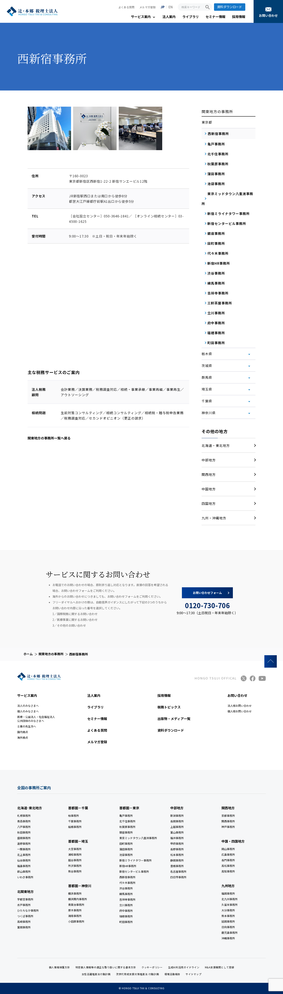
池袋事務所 (126, 855)
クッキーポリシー (152, 967)
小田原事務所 (76, 921)
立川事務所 (126, 905)
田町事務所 (126, 844)
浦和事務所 (75, 854)
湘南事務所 (75, 916)
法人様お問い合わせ (239, 706)
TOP (270, 661)
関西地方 (209, 474)
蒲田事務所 (126, 849)
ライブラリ (190, 16)
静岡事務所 (177, 860)
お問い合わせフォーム (207, 593)
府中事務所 (126, 911)
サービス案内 (141, 16)
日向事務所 (228, 927)
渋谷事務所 (126, 888)
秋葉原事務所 (127, 827)
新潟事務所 (177, 816)
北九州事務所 (229, 899)
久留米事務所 (229, 905)
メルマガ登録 (147, 7)
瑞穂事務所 (126, 916)
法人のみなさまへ (28, 706)
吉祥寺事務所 (127, 899)
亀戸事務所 (126, 816)
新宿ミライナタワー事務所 (135, 860)
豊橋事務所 (177, 866)
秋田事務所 (24, 832)
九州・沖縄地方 (214, 517)
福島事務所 (24, 866)
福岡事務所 (228, 893)
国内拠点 (22, 732)
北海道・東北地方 (216, 445)
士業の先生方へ (26, 726)
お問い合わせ (268, 15)
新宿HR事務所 (127, 866)
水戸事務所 (24, 905)
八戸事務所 (24, 827)
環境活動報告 (172, 974)
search (207, 7)
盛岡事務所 (24, 838)
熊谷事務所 (75, 871)
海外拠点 (22, 737)
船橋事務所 (75, 827)
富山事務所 (177, 832)
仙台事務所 (24, 860)
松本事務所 (177, 855)
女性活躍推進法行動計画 (96, 974)
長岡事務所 (177, 821)
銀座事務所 (126, 832)
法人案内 (169, 16)
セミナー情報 (215, 16)
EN (170, 6)
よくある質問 (126, 7)
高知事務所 (228, 871)
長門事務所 (228, 860)
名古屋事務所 (178, 871)
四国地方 (209, 503)
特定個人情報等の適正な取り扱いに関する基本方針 (105, 967)
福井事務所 (177, 838)
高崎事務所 (24, 922)
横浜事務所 (75, 893)
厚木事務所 (75, 910)
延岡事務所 (228, 921)
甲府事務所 (177, 844)
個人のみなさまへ (28, 711)
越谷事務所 (75, 860)
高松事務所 (228, 866)
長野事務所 (177, 849)
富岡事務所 (24, 927)
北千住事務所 (127, 821)
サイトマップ (194, 974)
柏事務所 (73, 816)
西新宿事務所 (127, 877)
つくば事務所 (25, 916)
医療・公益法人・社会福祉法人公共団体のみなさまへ (36, 719)
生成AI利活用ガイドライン (184, 967)
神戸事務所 (228, 827)
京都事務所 (228, 816)
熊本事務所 (228, 916)
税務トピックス (169, 706)
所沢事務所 (75, 866)
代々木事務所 (127, 883)
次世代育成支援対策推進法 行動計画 (137, 974)
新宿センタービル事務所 (134, 871)
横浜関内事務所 (77, 899)
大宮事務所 (75, 849)
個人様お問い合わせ (239, 711)
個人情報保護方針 (59, 967)
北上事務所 (24, 855)
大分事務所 (228, 910)
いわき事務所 (25, 877)
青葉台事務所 (76, 905)
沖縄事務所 (228, 938)
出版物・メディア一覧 (173, 718)
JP (162, 6)
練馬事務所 (126, 894)
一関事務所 (24, 849)
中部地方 (209, 459)
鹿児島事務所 (229, 933)
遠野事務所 (24, 844)
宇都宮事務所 (25, 899)
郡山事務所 (24, 871)
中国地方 (209, 488)
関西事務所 (228, 821)
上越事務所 (177, 827)
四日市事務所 (178, 877)
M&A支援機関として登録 (219, 967)
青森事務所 (24, 821)
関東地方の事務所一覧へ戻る (49, 437)
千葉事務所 (75, 821)
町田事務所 (126, 922)
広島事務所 (228, 854)
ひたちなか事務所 (28, 910)
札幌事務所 (24, 816)
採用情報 (238, 16)
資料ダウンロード (229, 7)
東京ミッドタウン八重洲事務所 (138, 838)
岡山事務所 (228, 849)
